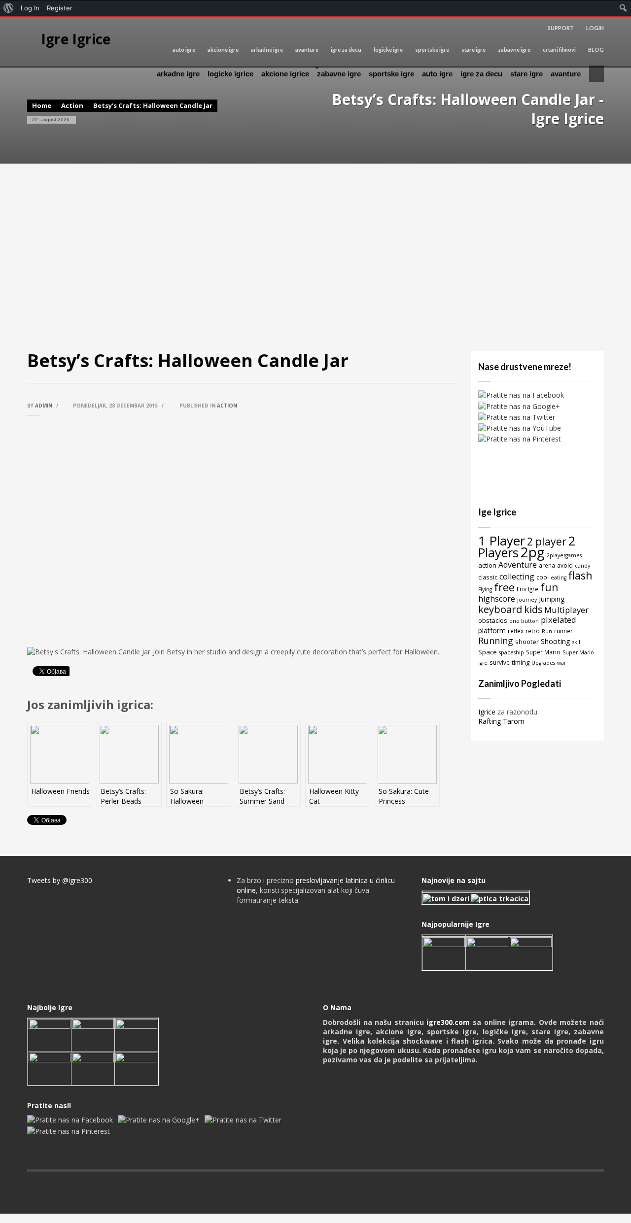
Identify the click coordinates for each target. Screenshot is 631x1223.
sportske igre (432, 49)
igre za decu (346, 49)
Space (487, 651)
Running (495, 640)
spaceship (511, 652)
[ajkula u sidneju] (93, 1067)
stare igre (473, 49)
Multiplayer (566, 609)
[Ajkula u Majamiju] (49, 1034)
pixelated (558, 619)
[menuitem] (8, 8)
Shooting (555, 641)
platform (492, 630)
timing (520, 662)
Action (72, 105)
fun (549, 587)
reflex (516, 631)
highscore (496, 598)
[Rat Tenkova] (136, 1067)
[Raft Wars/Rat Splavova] (93, 1034)
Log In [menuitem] (30, 8)
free (504, 587)
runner (563, 631)
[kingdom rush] (444, 952)
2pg (533, 552)
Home (41, 105)
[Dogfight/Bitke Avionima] (136, 1034)
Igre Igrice (75, 39)
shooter (527, 641)
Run (547, 631)
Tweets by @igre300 (59, 880)
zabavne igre (514, 49)
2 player (546, 541)
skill (577, 642)
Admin (43, 405)
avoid (565, 565)
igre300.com (448, 1022)
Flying (485, 589)
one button (524, 620)
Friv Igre (527, 589)
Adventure (517, 564)
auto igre (184, 49)
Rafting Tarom (501, 721)
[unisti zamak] (487, 952)
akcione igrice (285, 73)
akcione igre (223, 49)
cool (542, 577)
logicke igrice (230, 73)
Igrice (486, 711)
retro (533, 631)
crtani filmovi (559, 49)
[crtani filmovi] (446, 898)
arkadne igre (267, 49)
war (561, 662)
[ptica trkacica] (499, 898)
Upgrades (543, 662)
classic (487, 577)
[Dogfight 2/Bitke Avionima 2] (531, 952)
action (487, 565)
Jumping (551, 599)
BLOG (596, 49)
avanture (306, 49)
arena (547, 565)
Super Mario (543, 652)
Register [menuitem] (59, 8)
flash (580, 575)
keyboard (500, 609)
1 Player (501, 540)
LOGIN (595, 28)
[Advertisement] (315, 257)
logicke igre (388, 49)
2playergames (564, 555)
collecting (516, 576)
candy (582, 565)
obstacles (492, 620)
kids (533, 609)
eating (558, 577)
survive (500, 662)
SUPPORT (561, 28)
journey (527, 599)
